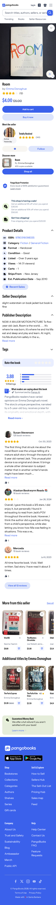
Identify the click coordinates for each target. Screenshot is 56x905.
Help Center (38, 829)
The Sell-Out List (41, 785)
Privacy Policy (35, 893)
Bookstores (11, 773)
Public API (11, 865)
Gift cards (10, 810)
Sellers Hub (38, 779)
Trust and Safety (14, 835)
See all (50, 603)
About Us (10, 829)
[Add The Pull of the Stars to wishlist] (42, 670)
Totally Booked (25, 133)
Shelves (9, 798)
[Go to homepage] (10, 5)
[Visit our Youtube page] (34, 881)
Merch (8, 859)
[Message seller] (15, 149)
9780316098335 (25, 237)
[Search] (50, 13)
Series (8, 804)
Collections (11, 779)
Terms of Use (21, 893)
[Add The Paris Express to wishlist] (19, 670)
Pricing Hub (38, 791)
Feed (34, 804)
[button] (28, 231)
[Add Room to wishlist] (51, 28)
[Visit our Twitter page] (22, 881)
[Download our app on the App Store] (14, 758)
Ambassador (12, 853)
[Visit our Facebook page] (15, 881)
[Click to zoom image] (28, 51)
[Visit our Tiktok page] (40, 881)
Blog (7, 847)
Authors (9, 791)
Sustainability (12, 841)
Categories (11, 785)
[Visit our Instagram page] (28, 881)
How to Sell (38, 773)
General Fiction (40, 243)
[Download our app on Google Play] (33, 758)
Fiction (24, 243)
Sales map (37, 798)
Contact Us (38, 835)
